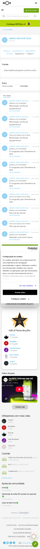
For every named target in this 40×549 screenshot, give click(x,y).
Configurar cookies (18, 299)
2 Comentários (7, 499)
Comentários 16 (18, 51)
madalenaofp (12, 471)
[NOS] (7, 3)
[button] (2, 11)
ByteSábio (13, 341)
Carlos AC (11, 446)
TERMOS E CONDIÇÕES (16, 536)
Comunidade (7, 29)
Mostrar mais (20, 407)
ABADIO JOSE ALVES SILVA (20, 38)
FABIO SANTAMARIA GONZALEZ (20, 457)
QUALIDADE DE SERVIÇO (22, 533)
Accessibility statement (30, 518)
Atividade (7, 96)
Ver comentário (14, 111)
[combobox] (20, 16)
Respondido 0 (30, 51)
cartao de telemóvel (9, 503)
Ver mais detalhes (26, 286)
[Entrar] (3, 16)
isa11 (10, 464)
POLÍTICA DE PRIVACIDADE (28, 525)
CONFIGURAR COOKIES (22, 529)
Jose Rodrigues (15, 348)
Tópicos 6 (6, 51)
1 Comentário (6, 490)
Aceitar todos (20, 292)
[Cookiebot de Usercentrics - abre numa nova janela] (28, 248)
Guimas (12, 335)
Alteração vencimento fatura (20, 237)
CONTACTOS (11, 525)
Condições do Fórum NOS (11, 518)
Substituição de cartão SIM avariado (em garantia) (19, 494)
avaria (4, 487)
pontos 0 (10, 54)
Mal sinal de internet (17, 213)
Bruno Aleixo (14, 355)
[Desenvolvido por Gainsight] (20, 513)
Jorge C (12, 361)
